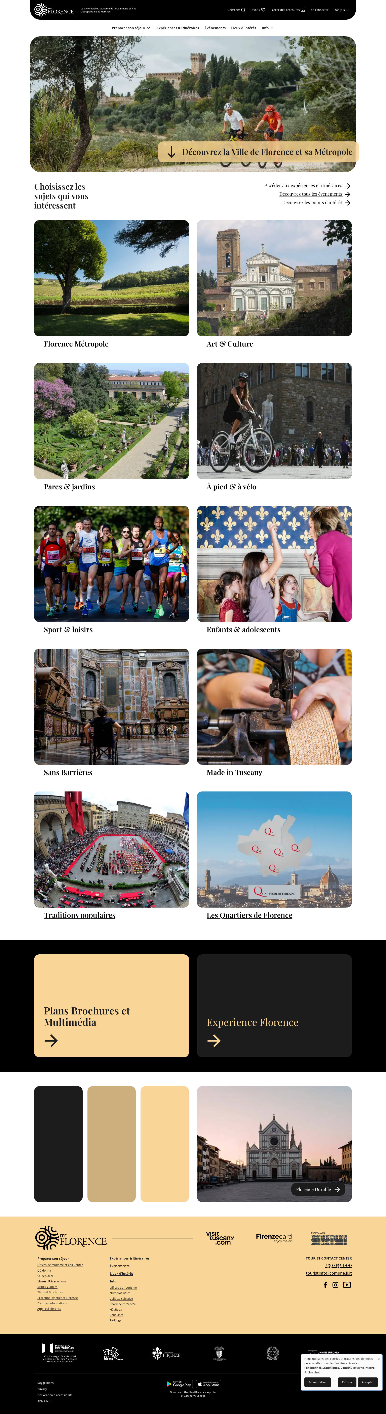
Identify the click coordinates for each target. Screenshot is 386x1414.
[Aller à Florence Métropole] (111, 278)
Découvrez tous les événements (311, 194)
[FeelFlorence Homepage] (55, 10)
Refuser (347, 1382)
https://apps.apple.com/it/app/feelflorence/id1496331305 (208, 1384)
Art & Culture (230, 343)
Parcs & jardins (69, 486)
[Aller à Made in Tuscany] (274, 707)
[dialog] (342, 1372)
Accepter (368, 1382)
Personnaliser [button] (317, 1382)
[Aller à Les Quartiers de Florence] (274, 849)
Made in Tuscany (234, 772)
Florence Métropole (76, 343)
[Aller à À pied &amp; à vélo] (274, 421)
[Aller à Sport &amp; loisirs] (111, 564)
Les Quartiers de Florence (249, 915)
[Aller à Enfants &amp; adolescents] (274, 564)
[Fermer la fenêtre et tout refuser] (379, 1357)
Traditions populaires (79, 915)
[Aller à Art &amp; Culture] (274, 278)
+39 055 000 (338, 1264)
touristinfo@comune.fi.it (329, 1273)
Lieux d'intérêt (121, 1273)
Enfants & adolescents (243, 629)
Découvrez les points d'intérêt (312, 202)
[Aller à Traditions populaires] (111, 849)
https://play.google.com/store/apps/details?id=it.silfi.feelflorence (179, 1384)
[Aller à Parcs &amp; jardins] (111, 421)
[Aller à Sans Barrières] (111, 707)
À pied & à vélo (231, 486)
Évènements (119, 1266)
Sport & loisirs (68, 629)
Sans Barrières (68, 772)
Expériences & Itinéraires (129, 1258)
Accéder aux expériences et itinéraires (304, 185)
